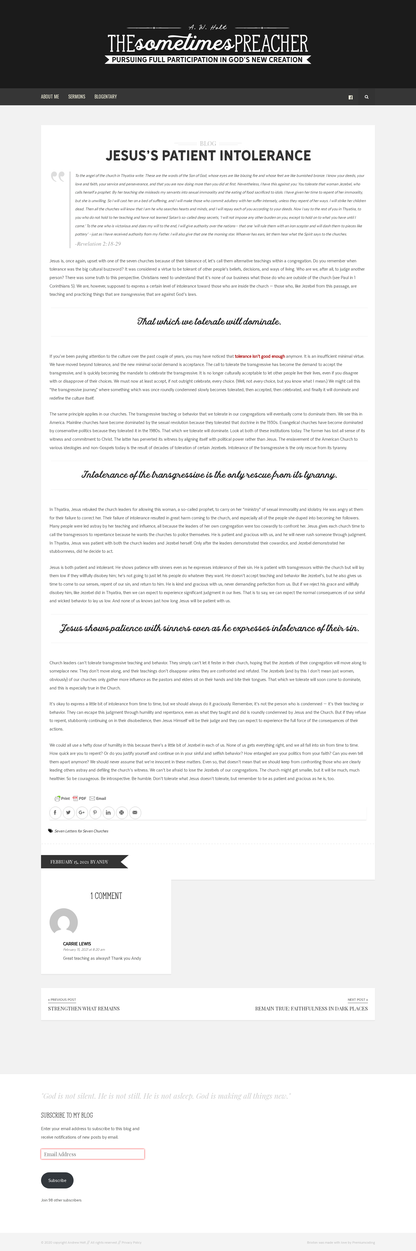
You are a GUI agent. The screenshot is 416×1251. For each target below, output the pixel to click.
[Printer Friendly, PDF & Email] (80, 798)
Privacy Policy (131, 1242)
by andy (99, 862)
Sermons (76, 96)
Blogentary (106, 96)
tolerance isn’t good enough (260, 356)
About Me (50, 96)
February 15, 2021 (69, 862)
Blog (208, 143)
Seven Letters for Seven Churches (81, 831)
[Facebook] (350, 96)
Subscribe (57, 1180)
